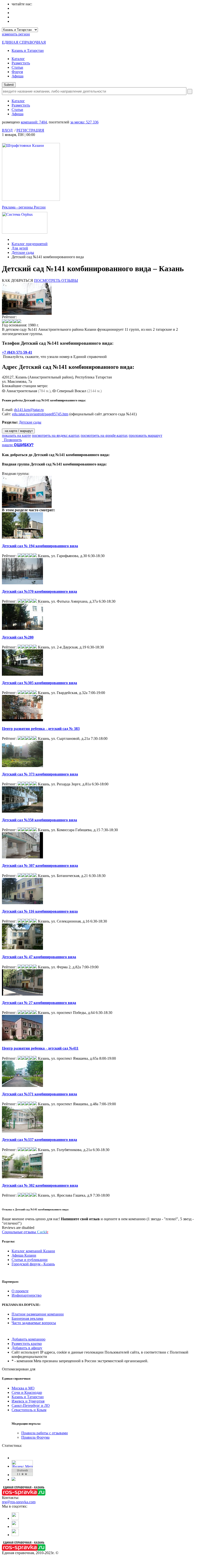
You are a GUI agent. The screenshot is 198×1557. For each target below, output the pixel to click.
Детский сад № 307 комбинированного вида (40, 865)
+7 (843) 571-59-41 (17, 352)
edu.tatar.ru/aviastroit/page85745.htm (40, 414)
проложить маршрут (145, 435)
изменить (16, 34)
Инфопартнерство (27, 1295)
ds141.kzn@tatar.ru (29, 410)
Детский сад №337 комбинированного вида (39, 1140)
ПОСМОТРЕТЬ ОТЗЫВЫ (56, 280)
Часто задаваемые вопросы (34, 1323)
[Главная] (13, 239)
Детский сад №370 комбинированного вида (39, 591)
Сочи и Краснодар (27, 1392)
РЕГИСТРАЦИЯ (30, 130)
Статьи (17, 67)
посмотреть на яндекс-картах (56, 435)
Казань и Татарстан (28, 50)
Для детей (20, 248)
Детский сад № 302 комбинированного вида (40, 1185)
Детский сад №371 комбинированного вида (39, 1094)
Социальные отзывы (25, 1232)
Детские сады (23, 252)
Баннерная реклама (27, 1318)
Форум (17, 72)
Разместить (21, 63)
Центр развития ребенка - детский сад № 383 (41, 729)
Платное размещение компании (38, 1314)
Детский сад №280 (18, 637)
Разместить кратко (27, 1343)
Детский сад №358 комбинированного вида (39, 820)
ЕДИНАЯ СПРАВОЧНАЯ (24, 42)
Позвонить (12, 440)
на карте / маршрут (18, 431)
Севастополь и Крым (29, 1410)
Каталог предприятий (30, 244)
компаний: (34, 122)
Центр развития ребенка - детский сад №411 (40, 1048)
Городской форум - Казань (33, 1264)
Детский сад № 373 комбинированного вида (40, 774)
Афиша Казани (24, 1255)
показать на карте (16, 435)
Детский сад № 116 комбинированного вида (40, 911)
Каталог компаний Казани (33, 1251)
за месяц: (84, 122)
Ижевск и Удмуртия (28, 1401)
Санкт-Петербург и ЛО (31, 1405)
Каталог (18, 59)
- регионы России (24, 207)
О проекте (20, 1291)
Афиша (17, 76)
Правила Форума (35, 1437)
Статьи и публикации (30, 1260)
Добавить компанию (28, 1339)
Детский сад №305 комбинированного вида (39, 683)
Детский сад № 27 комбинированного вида (39, 1003)
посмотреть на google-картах (104, 435)
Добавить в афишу (27, 1348)
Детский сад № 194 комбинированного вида (40, 546)
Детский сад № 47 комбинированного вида (39, 957)
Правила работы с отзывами (44, 1433)
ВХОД (7, 130)
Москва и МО (23, 1388)
